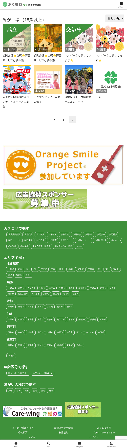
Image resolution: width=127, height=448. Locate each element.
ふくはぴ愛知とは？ (23, 427)
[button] (116, 438)
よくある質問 (104, 427)
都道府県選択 (34, 5)
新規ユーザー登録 (63, 427)
